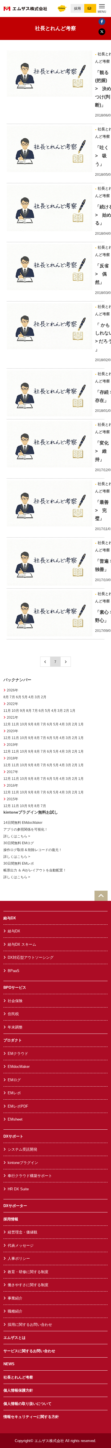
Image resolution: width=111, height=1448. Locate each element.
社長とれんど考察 (18, 1377)
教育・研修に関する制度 (28, 1272)
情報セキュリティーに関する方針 (31, 1417)
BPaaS (13, 971)
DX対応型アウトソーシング (31, 957)
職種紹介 (15, 1311)
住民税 (13, 1014)
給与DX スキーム (22, 944)
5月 (25, 697)
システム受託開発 (22, 1149)
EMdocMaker (19, 1066)
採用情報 (10, 1219)
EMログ (14, 1080)
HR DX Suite (18, 1189)
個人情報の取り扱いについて (27, 1404)
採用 (77, 8)
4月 (31, 697)
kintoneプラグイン (23, 1163)
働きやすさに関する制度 (28, 1285)
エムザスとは (14, 1337)
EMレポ (14, 1093)
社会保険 (15, 1001)
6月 (18, 697)
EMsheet (15, 1119)
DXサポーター (15, 1206)
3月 (37, 697)
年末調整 (15, 1027)
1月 (72, 711)
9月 (22, 711)
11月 (7, 711)
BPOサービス (14, 987)
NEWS (9, 1364)
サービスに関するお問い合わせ (29, 1351)
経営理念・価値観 (22, 1232)
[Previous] (45, 662)
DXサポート (13, 1136)
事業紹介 (15, 1298)
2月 (43, 697)
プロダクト (12, 1040)
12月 (7, 724)
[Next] (66, 662)
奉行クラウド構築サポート (30, 1176)
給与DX (9, 918)
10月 (15, 711)
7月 (12, 697)
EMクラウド (18, 1053)
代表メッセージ (21, 1245)
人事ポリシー (19, 1258)
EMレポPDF (18, 1106)
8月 (6, 697)
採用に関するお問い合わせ (30, 1324)
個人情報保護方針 (18, 1390)
